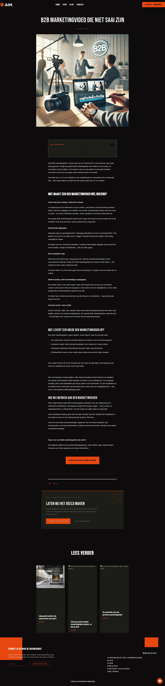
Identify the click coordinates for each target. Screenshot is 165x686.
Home (58, 5)
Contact (80, 5)
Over (65, 5)
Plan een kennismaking (82, 521)
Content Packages (118, 669)
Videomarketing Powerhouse (124, 658)
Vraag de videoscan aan (58, 521)
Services (112, 666)
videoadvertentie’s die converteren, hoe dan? (48, 617)
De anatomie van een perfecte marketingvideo (112, 613)
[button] (153, 4)
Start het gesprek (150, 672)
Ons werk (113, 671)
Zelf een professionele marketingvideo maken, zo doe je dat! (81, 624)
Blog (72, 5)
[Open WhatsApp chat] (160, 681)
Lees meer (41, 622)
